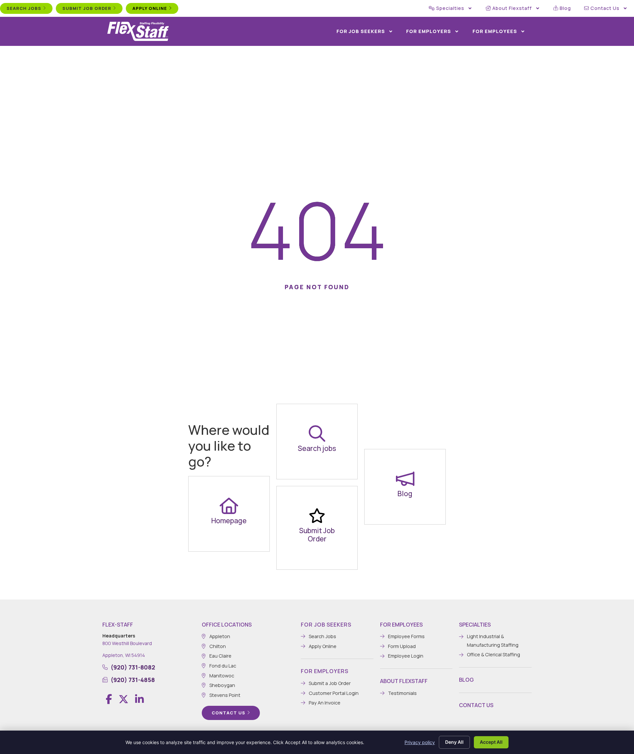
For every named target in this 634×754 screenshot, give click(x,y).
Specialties (450, 8)
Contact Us (604, 8)
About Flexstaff (512, 8)
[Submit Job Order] (317, 515)
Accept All (491, 742)
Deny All (454, 742)
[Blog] (405, 478)
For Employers (428, 31)
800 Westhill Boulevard (127, 643)
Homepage (229, 520)
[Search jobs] (317, 433)
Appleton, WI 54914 (123, 655)
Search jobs (317, 448)
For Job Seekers (360, 31)
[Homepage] (229, 505)
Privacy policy (420, 742)
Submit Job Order (317, 534)
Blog (565, 8)
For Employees (495, 31)
